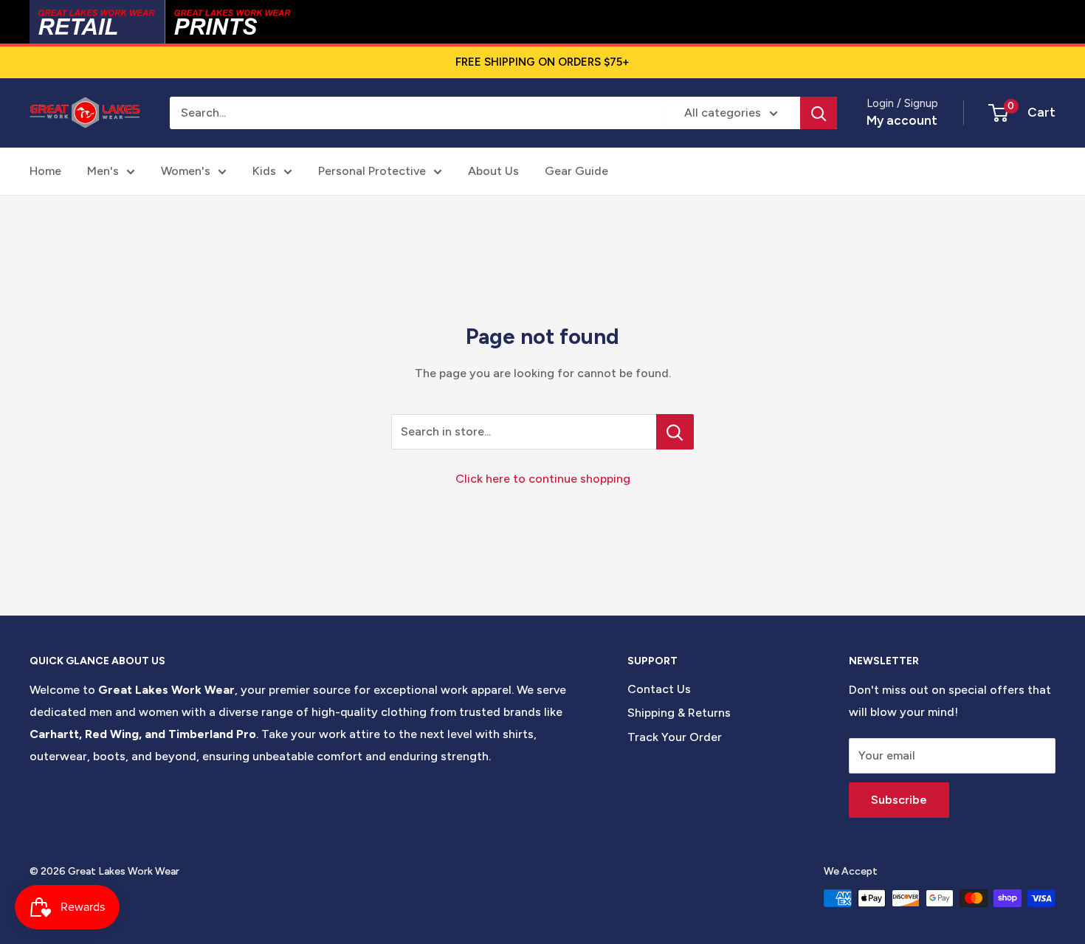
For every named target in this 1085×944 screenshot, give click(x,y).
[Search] (818, 113)
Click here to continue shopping (542, 479)
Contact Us (659, 689)
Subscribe (899, 800)
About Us (493, 171)
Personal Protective (372, 171)
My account (902, 120)
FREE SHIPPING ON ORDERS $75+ (542, 62)
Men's (103, 171)
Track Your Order (674, 737)
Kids (264, 171)
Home (45, 171)
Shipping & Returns (679, 713)
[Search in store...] (675, 431)
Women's (185, 171)
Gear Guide (576, 171)
